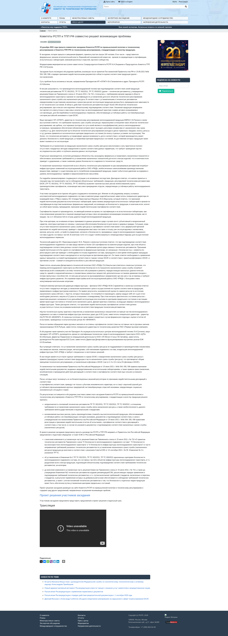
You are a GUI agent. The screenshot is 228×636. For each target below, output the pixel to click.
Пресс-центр (77, 22)
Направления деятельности (155, 22)
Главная (43, 31)
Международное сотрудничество (158, 18)
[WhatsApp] (47, 561)
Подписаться (167, 91)
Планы (62, 18)
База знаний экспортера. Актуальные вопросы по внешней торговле (66, 27)
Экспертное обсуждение (119, 18)
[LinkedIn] (57, 561)
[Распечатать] (63, 561)
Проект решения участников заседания (65, 495)
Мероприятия (114, 22)
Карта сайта (110, 2)
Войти (175, 2)
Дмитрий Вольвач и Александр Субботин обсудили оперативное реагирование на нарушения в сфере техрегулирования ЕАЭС (97, 599)
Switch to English (126, 2)
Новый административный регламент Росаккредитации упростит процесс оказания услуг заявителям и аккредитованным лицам (97, 588)
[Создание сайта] (171, 622)
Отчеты (62, 22)
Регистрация (183, 2)
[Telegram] (54, 561)
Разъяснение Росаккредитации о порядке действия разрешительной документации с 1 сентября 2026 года (88, 595)
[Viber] (51, 561)
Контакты (45, 22)
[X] (41, 561)
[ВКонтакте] (44, 561)
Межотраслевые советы (83, 18)
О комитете (46, 18)
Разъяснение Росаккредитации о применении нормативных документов (74, 592)
